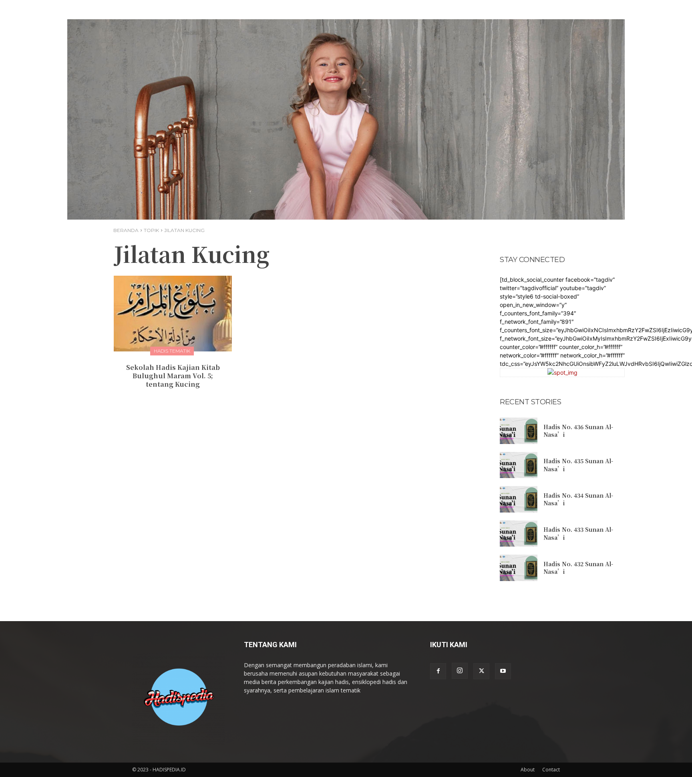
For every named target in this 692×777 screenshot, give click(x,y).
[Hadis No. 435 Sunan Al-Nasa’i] (518, 465)
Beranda (126, 230)
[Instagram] (460, 671)
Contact (551, 769)
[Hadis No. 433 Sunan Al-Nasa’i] (518, 534)
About (528, 769)
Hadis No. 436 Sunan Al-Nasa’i (578, 431)
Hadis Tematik (172, 351)
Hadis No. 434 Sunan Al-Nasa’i (578, 499)
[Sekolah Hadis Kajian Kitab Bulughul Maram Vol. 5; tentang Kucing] (173, 313)
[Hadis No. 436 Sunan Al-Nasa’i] (518, 431)
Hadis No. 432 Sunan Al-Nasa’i (578, 568)
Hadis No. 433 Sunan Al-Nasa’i (578, 533)
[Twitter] (481, 671)
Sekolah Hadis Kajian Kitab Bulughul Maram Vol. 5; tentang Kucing (173, 376)
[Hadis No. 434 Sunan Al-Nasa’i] (518, 499)
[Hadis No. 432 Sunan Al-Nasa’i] (518, 568)
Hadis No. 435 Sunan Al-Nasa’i (578, 465)
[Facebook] (438, 671)
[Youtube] (503, 671)
